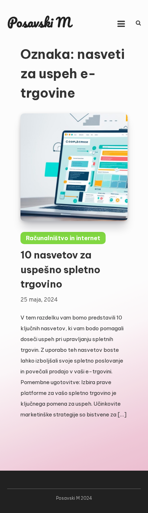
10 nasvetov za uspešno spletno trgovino (60, 269)
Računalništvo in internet (63, 238)
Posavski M (39, 22)
